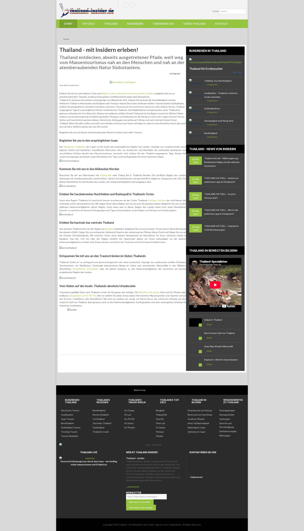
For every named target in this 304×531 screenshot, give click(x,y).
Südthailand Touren (70, 427)
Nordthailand (210, 133)
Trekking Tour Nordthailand (217, 80)
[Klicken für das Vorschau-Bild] (123, 82)
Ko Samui (128, 423)
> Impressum (196, 477)
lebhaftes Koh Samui (148, 292)
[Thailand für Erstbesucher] (217, 61)
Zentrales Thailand (102, 423)
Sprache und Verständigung (226, 425)
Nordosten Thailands (74, 146)
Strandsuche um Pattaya (200, 410)
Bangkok (109, 228)
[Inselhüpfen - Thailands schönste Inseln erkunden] (195, 95)
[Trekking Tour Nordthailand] (195, 83)
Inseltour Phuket (196, 419)
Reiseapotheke (226, 414)
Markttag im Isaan (196, 427)
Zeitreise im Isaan (196, 431)
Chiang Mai (105, 175)
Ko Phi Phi (129, 419)
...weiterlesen (132, 486)
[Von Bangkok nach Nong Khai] (195, 123)
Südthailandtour (212, 108)
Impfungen (224, 419)
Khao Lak (160, 423)
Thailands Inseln (101, 431)
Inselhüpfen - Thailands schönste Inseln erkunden (221, 95)
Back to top (140, 390)
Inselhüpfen (67, 414)
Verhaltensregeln (228, 431)
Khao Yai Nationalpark (198, 423)
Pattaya (160, 431)
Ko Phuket (129, 427)
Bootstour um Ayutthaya (200, 414)
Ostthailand (98, 419)
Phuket (159, 436)
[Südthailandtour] (195, 111)
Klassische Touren (70, 410)
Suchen (216, 11)
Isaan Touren (67, 419)
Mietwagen (225, 435)
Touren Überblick (69, 436)
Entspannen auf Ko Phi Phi (82, 295)
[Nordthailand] (195, 135)
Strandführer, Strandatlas (85, 268)
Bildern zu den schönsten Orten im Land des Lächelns (127, 93)
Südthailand (98, 427)
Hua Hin (160, 419)
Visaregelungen (227, 410)
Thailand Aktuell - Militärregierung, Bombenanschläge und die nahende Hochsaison (221, 162)
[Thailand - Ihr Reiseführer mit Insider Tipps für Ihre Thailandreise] (87, 10)
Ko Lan (127, 414)
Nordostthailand (101, 414)
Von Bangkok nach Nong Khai (218, 120)
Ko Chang (129, 410)
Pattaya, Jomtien (157, 200)
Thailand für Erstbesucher (206, 68)
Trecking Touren (69, 431)
